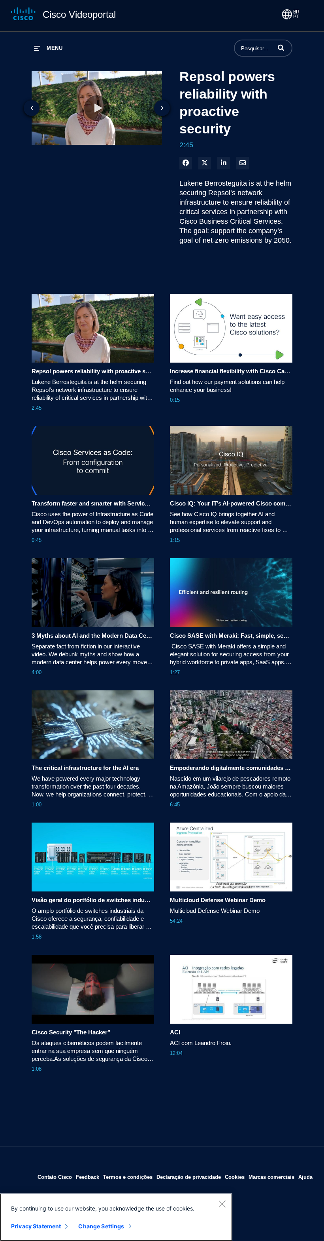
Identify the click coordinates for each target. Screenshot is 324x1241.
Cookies (235, 1177)
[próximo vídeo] (162, 108)
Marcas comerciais (271, 1177)
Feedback (87, 1177)
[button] (281, 47)
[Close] (222, 1204)
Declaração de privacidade (188, 1177)
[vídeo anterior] (32, 108)
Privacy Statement (36, 1226)
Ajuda (305, 1177)
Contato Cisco (55, 1177)
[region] (116, 1217)
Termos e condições (128, 1177)
